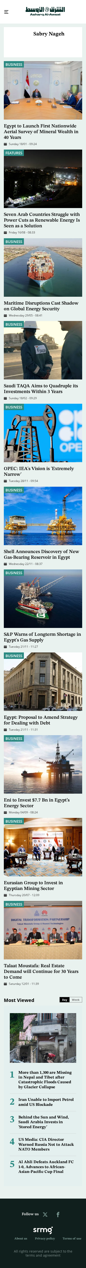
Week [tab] (76, 995)
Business (13, 60)
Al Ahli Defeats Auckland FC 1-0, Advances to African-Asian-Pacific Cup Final (46, 1163)
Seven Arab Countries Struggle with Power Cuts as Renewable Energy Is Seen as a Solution (42, 216)
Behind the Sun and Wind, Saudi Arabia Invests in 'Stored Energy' (43, 1118)
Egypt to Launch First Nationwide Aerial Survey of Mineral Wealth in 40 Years (41, 128)
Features (13, 149)
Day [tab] (64, 995)
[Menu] (4, 10)
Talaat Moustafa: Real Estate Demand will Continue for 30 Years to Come (41, 967)
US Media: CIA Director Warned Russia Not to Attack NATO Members (46, 1140)
